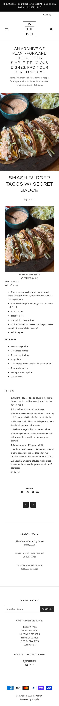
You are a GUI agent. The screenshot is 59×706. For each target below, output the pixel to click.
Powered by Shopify (29, 699)
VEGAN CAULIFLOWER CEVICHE (29, 553)
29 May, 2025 (29, 544)
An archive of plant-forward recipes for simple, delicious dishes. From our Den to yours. (30, 81)
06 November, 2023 (29, 569)
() (47, 14)
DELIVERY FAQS (29, 627)
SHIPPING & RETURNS (29, 634)
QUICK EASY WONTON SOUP (29, 565)
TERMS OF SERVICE (29, 637)
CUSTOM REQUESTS (29, 641)
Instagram (31, 660)
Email (31, 664)
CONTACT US (30, 644)
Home (12, 77)
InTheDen (37, 695)
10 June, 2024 (29, 556)
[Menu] (6, 29)
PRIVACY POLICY (29, 630)
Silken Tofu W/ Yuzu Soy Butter (29, 541)
